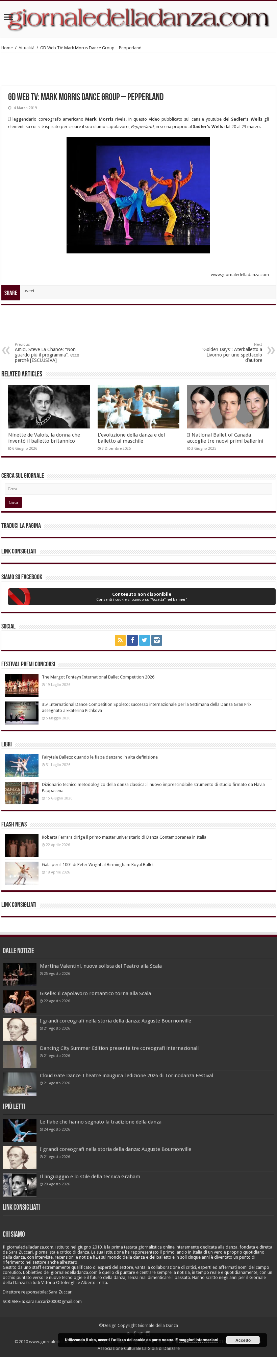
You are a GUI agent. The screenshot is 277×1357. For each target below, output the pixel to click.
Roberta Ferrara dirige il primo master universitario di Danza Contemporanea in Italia (124, 837)
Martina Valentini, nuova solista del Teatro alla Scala (101, 966)
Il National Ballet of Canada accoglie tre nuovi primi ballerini (225, 438)
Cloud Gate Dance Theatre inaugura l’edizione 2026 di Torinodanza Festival (126, 1075)
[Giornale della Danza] (138, 19)
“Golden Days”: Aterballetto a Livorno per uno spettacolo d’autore (232, 352)
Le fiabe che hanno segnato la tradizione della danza (100, 1122)
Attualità (26, 47)
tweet (29, 290)
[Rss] (120, 640)
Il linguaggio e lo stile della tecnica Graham (90, 1177)
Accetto (243, 1340)
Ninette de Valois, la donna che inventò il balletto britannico (44, 438)
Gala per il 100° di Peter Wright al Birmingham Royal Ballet (98, 864)
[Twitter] (144, 640)
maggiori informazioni (198, 1339)
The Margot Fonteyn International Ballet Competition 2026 (98, 677)
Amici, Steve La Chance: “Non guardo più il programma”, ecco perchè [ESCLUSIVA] (47, 352)
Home (7, 47)
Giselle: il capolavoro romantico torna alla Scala (95, 993)
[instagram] (156, 640)
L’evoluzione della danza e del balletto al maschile (131, 438)
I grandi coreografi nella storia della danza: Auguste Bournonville (115, 1021)
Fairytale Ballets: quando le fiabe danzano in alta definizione (100, 757)
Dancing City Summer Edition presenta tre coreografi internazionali (119, 1048)
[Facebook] (132, 640)
